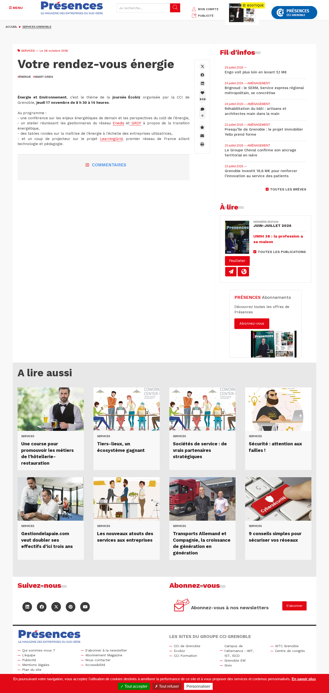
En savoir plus (304, 679)
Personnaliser (198, 686)
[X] (202, 66)
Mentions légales (35, 665)
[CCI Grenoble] (294, 12)
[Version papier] (231, 271)
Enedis (118, 123)
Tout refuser (168, 686)
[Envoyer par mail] (202, 136)
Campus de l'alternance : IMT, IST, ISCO (239, 651)
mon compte (208, 9)
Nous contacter (98, 660)
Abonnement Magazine (103, 655)
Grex (228, 665)
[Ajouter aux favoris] (202, 127)
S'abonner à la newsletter (106, 650)
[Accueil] (72, 8)
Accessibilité (95, 665)
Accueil (11, 26)
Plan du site (31, 670)
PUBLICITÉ (206, 15)
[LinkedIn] (27, 607)
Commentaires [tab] (109, 164)
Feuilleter (237, 261)
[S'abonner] (182, 606)
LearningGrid (111, 139)
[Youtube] (85, 607)
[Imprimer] (202, 144)
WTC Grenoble (287, 646)
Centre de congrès (290, 651)
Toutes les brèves (288, 189)
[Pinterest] (70, 607)
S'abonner (294, 606)
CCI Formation (185, 656)
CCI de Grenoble (187, 646)
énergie (24, 76)
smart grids (43, 76)
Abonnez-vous (251, 323)
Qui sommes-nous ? (38, 650)
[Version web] (243, 271)
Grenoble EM (234, 660)
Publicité (29, 660)
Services (28, 50)
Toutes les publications (282, 252)
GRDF (135, 123)
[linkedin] (202, 83)
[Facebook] (202, 75)
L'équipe (28, 655)
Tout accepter (135, 686)
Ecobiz (179, 651)
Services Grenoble (36, 26)
